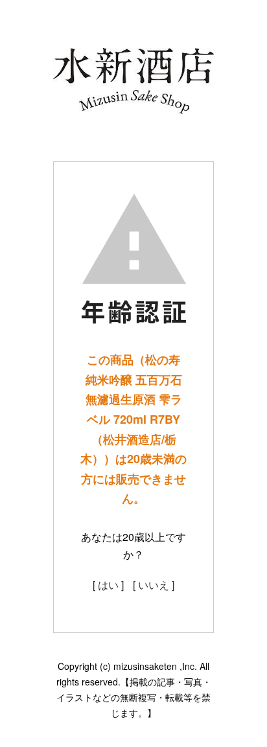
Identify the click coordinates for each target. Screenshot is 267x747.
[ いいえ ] (153, 584)
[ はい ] (108, 584)
